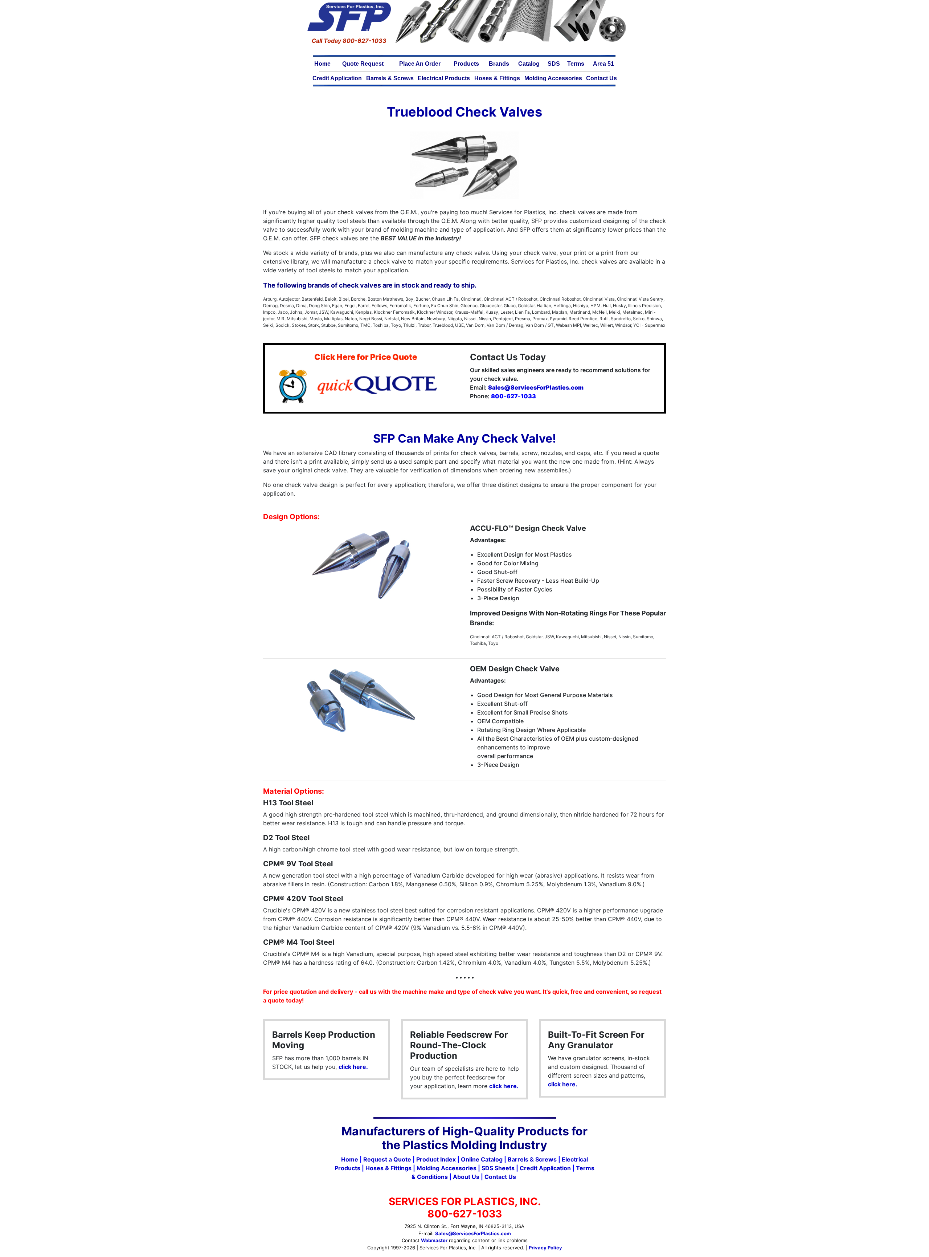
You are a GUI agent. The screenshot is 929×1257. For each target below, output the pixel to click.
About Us (466, 1176)
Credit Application (337, 78)
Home (322, 64)
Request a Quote (387, 1159)
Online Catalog (482, 1159)
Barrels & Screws (390, 78)
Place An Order (420, 64)
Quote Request (363, 64)
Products (466, 64)
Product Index (436, 1159)
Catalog (529, 64)
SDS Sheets (498, 1168)
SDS (554, 64)
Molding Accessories (553, 78)
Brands (499, 64)
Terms (575, 64)
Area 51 (603, 64)
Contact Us (601, 78)
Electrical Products (444, 78)
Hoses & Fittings (497, 78)
